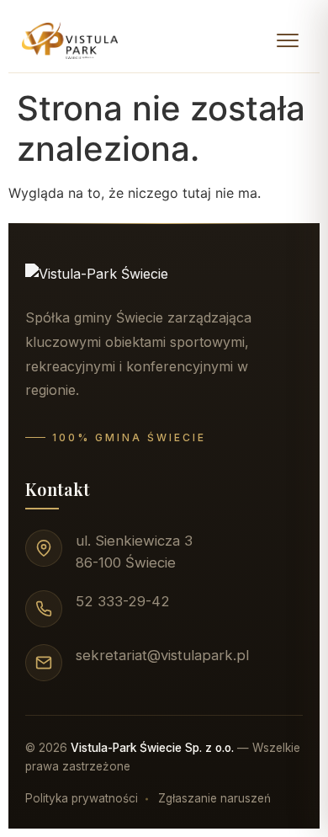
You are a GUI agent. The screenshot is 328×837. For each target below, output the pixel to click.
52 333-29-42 (123, 601)
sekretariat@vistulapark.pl (162, 655)
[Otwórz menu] (287, 40)
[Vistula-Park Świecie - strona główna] (70, 40)
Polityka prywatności (81, 798)
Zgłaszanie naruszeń (214, 798)
